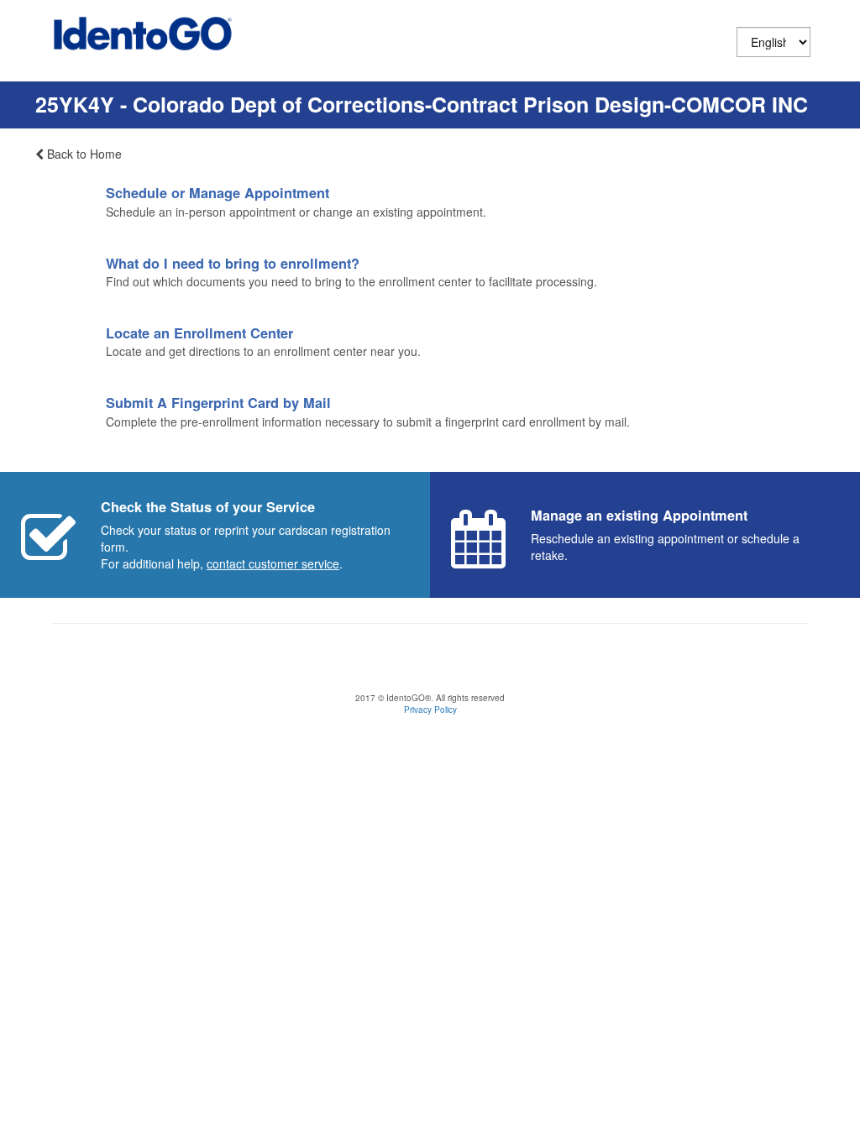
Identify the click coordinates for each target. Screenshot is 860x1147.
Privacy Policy (430, 709)
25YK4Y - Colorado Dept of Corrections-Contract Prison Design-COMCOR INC (421, 104)
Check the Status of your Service (208, 506)
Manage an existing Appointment (639, 515)
